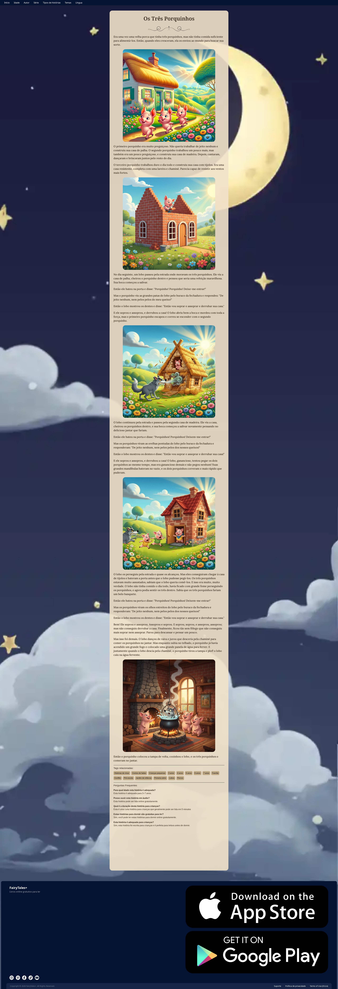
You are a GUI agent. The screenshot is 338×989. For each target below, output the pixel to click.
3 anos (171, 773)
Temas (68, 2)
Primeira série (160, 778)
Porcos (180, 778)
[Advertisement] (169, 848)
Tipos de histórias (52, 2)
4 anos (180, 773)
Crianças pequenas (157, 773)
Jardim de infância (143, 778)
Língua (79, 2)
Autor (26, 2)
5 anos (189, 773)
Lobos (171, 778)
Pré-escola (128, 778)
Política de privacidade (295, 986)
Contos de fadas (139, 773)
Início (7, 2)
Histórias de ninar (121, 773)
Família (215, 773)
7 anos (206, 773)
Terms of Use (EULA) (319, 986)
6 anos (197, 773)
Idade (17, 2)
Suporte (277, 986)
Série (36, 2)
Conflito (117, 778)
